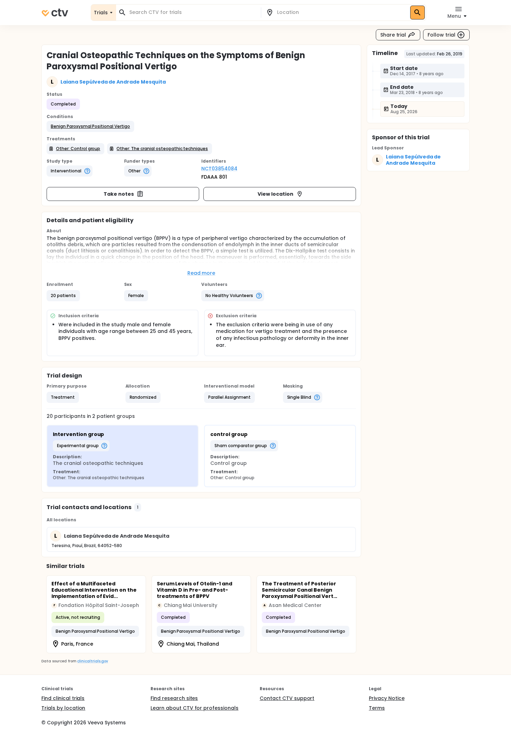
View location (275, 193)
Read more (201, 273)
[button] (90, 126)
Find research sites (174, 698)
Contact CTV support (287, 698)
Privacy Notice (387, 698)
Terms (377, 708)
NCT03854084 (219, 168)
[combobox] (192, 12)
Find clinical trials (62, 698)
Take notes (119, 193)
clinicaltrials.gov (92, 661)
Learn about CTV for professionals (194, 708)
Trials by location (63, 708)
